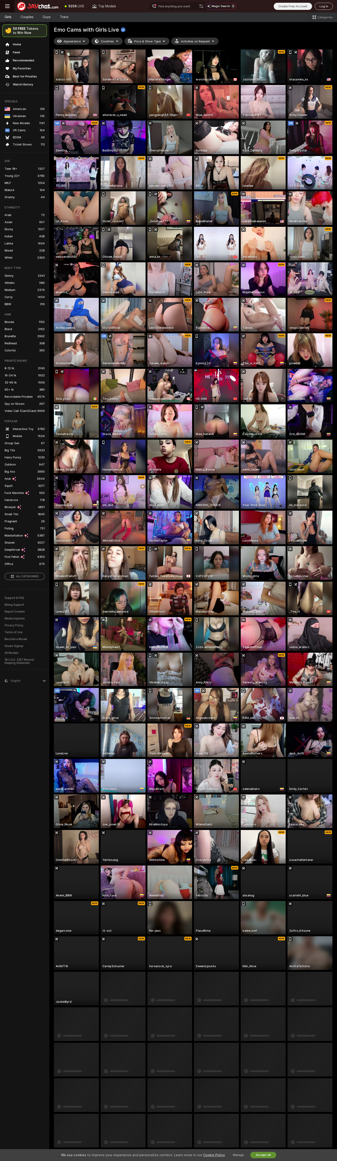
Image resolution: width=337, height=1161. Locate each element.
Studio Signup (14, 646)
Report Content (15, 611)
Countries (107, 41)
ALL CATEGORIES (27, 576)
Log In (324, 6)
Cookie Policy (214, 1155)
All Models (12, 652)
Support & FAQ (14, 598)
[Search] (201, 6)
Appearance (72, 41)
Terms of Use (13, 632)
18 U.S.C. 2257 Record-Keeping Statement (20, 661)
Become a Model (16, 639)
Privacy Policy (14, 625)
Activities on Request (195, 41)
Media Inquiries (15, 618)
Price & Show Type (147, 41)
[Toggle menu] (7, 6)
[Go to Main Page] (38, 6)
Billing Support (14, 604)
